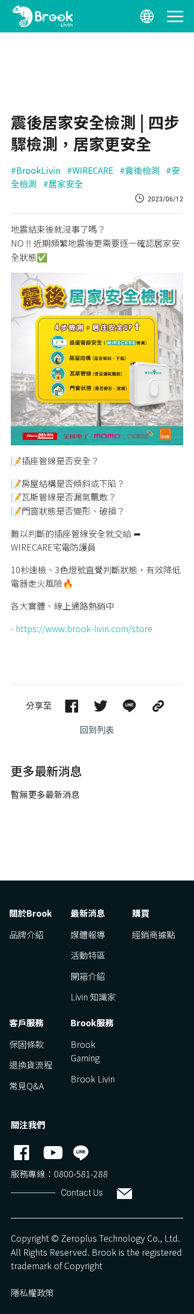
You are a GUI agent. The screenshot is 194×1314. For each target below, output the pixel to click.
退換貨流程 (30, 1064)
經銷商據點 (153, 934)
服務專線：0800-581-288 (59, 1173)
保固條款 (26, 1044)
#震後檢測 (140, 170)
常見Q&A (26, 1085)
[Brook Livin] (42, 16)
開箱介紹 (88, 976)
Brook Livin (93, 1078)
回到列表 (97, 729)
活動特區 (88, 955)
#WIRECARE (90, 170)
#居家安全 (63, 183)
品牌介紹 (26, 934)
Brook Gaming (85, 1051)
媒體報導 (88, 934)
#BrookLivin (35, 170)
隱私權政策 (32, 1292)
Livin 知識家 (93, 996)
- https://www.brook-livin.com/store (82, 628)
